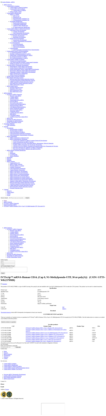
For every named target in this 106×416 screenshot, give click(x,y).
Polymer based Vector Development (19, 34)
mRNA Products (8, 93)
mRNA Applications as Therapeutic (18, 139)
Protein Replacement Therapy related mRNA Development (24, 69)
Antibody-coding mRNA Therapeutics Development (23, 181)
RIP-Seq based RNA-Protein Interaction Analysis (22, 79)
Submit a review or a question (8, 322)
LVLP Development (18, 44)
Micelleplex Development (19, 37)
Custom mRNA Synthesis (13, 6)
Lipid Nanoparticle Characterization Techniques (21, 135)
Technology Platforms (9, 123)
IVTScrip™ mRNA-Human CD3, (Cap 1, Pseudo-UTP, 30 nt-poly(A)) (43, 341)
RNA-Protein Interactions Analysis (12, 377)
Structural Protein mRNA (16, 109)
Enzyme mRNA (14, 101)
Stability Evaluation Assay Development (20, 63)
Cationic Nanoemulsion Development (22, 41)
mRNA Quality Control (15, 11)
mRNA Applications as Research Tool (19, 137)
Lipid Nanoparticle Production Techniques (20, 133)
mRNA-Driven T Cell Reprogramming (19, 174)
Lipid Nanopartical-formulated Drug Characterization (26, 49)
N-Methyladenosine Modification (21, 27)
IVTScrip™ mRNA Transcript (14, 94)
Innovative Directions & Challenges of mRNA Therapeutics (27, 147)
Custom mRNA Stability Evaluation (15, 59)
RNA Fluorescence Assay (16, 90)
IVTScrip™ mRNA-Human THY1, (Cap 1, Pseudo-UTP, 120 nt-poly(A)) (44, 328)
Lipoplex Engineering (15, 167)
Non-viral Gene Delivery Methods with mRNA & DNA (27, 149)
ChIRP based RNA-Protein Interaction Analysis (21, 82)
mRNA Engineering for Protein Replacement (21, 178)
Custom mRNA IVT (15, 163)
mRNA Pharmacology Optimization (19, 73)
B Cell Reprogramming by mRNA (18, 56)
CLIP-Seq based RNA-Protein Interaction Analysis (22, 80)
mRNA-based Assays (9, 378)
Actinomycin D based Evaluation (18, 61)
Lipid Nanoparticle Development (21, 33)
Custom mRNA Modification (14, 13)
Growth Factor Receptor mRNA (18, 104)
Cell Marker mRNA (15, 115)
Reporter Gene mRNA (15, 96)
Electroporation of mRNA (16, 129)
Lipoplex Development (18, 31)
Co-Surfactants (13, 154)
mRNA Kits (10, 118)
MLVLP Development (18, 45)
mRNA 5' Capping (14, 14)
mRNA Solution (11, 161)
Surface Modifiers (14, 156)
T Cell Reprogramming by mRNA (18, 52)
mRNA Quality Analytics (16, 164)
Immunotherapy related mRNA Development (21, 66)
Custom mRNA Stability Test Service (13, 369)
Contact (6, 358)
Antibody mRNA (14, 98)
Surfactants (12, 153)
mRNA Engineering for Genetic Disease (20, 177)
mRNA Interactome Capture (17, 84)
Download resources (6, 312)
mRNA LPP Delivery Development (18, 171)
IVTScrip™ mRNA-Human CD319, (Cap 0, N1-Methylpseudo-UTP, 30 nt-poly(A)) (47, 332)
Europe (7, 389)
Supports (6, 126)
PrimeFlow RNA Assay (16, 89)
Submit (2, 273)
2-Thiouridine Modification (19, 24)
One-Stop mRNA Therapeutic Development (17, 65)
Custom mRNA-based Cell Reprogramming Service (16, 367)
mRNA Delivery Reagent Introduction (16, 150)
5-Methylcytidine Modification (20, 25)
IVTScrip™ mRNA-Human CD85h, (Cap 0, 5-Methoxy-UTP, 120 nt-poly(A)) (45, 336)
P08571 (64, 308)
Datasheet (4, 284)
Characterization (14, 48)
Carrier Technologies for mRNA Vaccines (23, 142)
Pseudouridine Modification (20, 23)
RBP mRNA (13, 114)
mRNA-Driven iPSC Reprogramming (19, 175)
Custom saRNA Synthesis (19, 10)
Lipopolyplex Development (20, 40)
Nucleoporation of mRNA (16, 130)
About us (6, 357)
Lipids (11, 151)
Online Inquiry (10, 192)
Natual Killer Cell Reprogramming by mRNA (21, 55)
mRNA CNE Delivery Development (19, 172)
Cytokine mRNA (14, 97)
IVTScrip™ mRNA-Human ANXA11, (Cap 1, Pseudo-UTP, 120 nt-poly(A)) (45, 338)
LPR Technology (11, 125)
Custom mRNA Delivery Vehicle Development (18, 28)
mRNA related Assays (12, 86)
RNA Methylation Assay (16, 91)
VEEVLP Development (19, 47)
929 (63, 307)
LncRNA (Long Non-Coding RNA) (19, 116)
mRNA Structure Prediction (16, 76)
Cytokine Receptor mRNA (16, 112)
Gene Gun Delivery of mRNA (17, 132)
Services (6, 352)
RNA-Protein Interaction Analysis (15, 77)
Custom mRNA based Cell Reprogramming (17, 51)
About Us (9, 191)
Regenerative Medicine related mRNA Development (23, 70)
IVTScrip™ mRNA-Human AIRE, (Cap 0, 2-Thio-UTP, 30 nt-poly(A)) (43, 339)
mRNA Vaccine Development (17, 75)
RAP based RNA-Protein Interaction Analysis (21, 83)
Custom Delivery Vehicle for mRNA (13, 366)
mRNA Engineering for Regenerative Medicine (21, 179)
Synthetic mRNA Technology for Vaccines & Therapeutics (27, 144)
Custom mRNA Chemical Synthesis (19, 7)
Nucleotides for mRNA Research (15, 121)
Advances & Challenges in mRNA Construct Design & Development (30, 140)
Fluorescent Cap (17, 17)
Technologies (10, 128)
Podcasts (9, 158)
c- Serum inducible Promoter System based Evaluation (24, 62)
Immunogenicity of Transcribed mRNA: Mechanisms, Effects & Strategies (33, 143)
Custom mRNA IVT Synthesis (17, 9)
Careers (9, 193)
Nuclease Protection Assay (16, 87)
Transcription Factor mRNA (17, 100)
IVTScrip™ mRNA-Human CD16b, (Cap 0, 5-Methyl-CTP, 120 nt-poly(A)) (45, 334)
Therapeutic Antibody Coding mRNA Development (22, 72)
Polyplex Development (18, 35)
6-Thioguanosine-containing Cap (21, 20)
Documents (9, 157)
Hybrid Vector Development (17, 38)
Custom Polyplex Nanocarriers (17, 170)
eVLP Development (15, 42)
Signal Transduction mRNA (17, 108)
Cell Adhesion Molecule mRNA (18, 107)
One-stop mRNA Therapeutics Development (15, 374)
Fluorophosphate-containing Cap (21, 18)
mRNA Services (8, 4)
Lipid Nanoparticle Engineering (17, 168)
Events (8, 195)
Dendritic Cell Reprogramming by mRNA (20, 54)
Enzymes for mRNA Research (14, 119)
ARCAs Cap (16, 16)
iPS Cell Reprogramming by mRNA (19, 58)
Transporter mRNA (14, 111)
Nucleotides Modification (16, 21)
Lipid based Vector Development (18, 30)
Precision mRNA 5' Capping (17, 165)
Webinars (9, 160)
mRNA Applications (12, 136)
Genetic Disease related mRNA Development (21, 68)
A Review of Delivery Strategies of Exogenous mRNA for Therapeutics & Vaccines (35, 146)
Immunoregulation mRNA (16, 105)
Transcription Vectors (14, 122)
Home (5, 200)
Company (6, 189)
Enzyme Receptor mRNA (16, 102)
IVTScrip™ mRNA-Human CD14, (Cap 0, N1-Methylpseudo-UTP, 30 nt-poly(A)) (24, 206)
